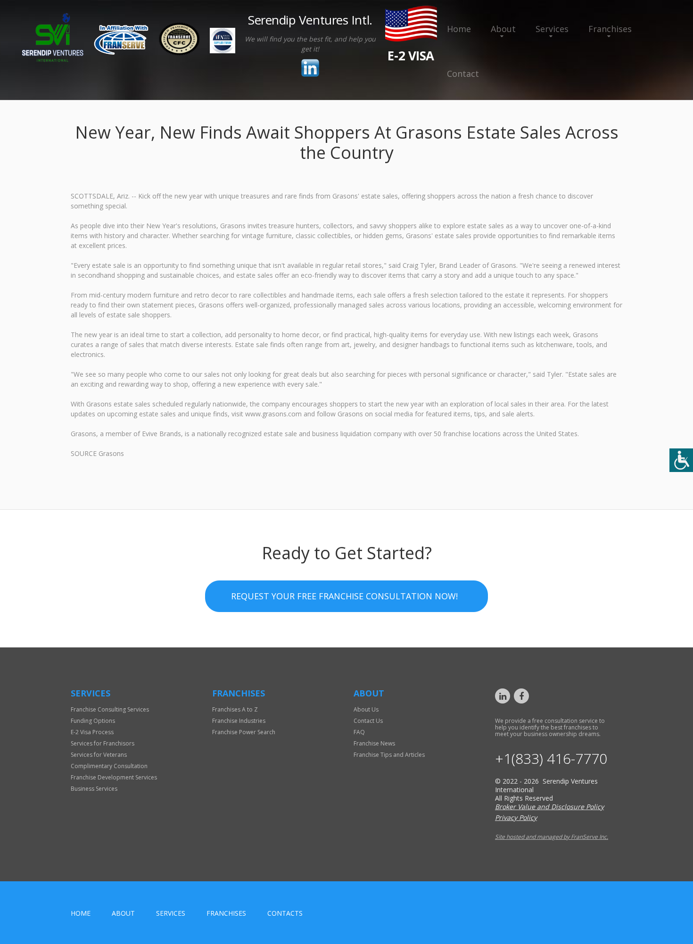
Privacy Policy (516, 817)
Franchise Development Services (114, 777)
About (503, 28)
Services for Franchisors (102, 743)
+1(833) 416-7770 (551, 759)
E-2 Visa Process (92, 732)
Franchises (610, 28)
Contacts (285, 913)
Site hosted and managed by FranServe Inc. (551, 837)
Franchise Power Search (243, 732)
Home (459, 28)
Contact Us (368, 721)
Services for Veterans (99, 755)
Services (552, 28)
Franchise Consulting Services (110, 709)
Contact (463, 73)
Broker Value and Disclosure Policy (549, 806)
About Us (366, 709)
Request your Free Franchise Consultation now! (344, 596)
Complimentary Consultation (109, 766)
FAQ (359, 732)
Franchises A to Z (235, 709)
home (81, 913)
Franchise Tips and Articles (389, 755)
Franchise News (374, 743)
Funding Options (93, 721)
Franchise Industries (238, 721)
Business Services (94, 789)
